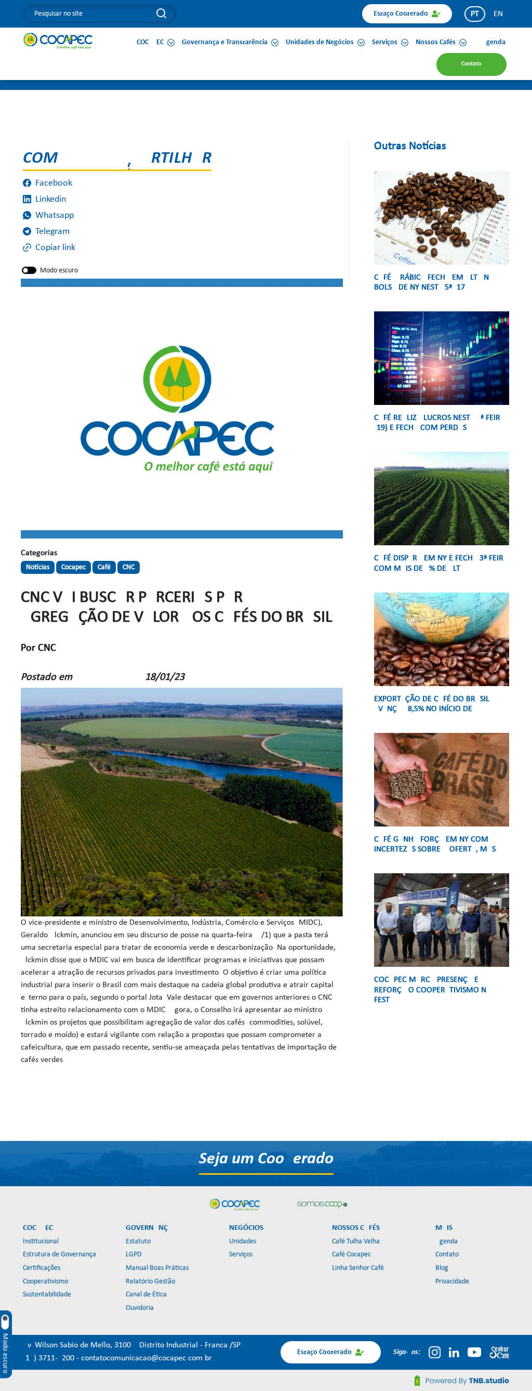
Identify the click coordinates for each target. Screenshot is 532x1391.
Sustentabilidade (47, 1294)
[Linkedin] (454, 1352)
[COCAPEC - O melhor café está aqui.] (58, 40)
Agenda (446, 1241)
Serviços (240, 1254)
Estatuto (138, 1241)
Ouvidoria (140, 1308)
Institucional (41, 1241)
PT (475, 14)
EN (498, 14)
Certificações (41, 1268)
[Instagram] (435, 1352)
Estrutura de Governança (59, 1254)
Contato (447, 1254)
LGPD (134, 1254)
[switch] (29, 270)
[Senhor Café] (499, 1352)
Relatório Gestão (150, 1281)
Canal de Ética (146, 1294)
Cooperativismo (45, 1281)
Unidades (242, 1241)
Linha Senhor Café (358, 1268)
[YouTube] (474, 1352)
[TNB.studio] (462, 1380)
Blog (441, 1268)
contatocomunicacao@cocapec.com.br (146, 1358)
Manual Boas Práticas (157, 1268)
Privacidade (452, 1281)
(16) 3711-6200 (49, 1358)
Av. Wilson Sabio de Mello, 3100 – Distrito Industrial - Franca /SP (132, 1345)
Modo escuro (59, 270)
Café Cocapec (351, 1254)
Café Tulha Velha (356, 1241)
